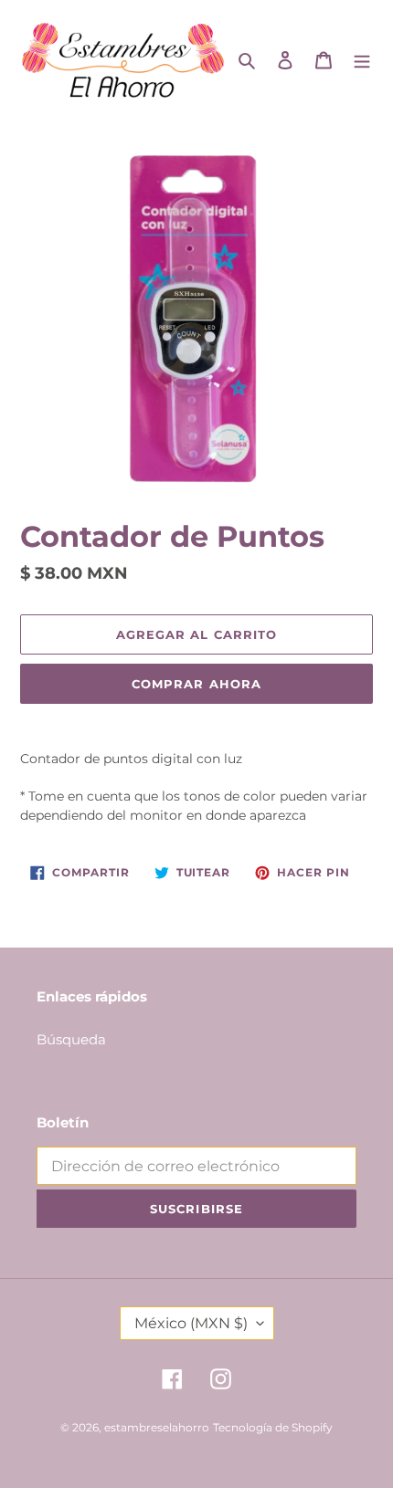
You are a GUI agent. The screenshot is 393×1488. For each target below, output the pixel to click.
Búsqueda (71, 1039)
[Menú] (362, 59)
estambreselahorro (156, 1427)
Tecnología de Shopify (273, 1427)
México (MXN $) (191, 1323)
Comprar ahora (196, 683)
